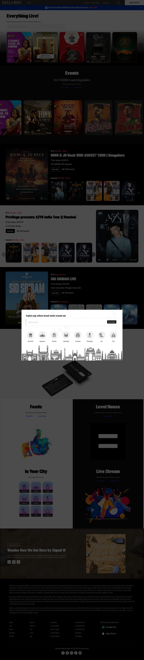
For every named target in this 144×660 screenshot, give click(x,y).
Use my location (111, 322)
